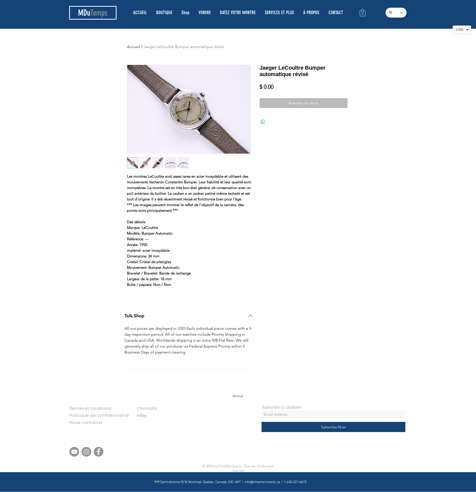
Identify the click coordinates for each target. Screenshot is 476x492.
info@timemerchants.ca (262, 482)
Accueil (133, 46)
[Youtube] (74, 452)
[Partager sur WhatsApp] (263, 122)
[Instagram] (86, 452)
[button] (362, 12)
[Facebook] (98, 452)
